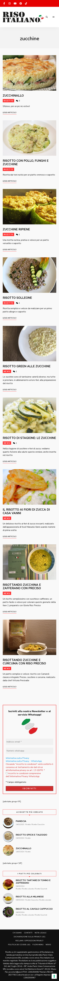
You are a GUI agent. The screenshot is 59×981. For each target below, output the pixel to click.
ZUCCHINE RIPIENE (16, 229)
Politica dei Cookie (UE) (19, 945)
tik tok (26, 3)
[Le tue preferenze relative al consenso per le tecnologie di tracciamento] (54, 976)
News (7, 371)
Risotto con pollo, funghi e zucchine (26, 162)
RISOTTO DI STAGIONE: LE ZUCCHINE (29, 438)
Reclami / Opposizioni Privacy (29, 941)
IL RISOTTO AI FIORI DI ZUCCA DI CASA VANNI (26, 511)
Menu (53, 17)
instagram (9, 3)
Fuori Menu (38, 945)
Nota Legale (41, 933)
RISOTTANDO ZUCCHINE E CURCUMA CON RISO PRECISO (24, 661)
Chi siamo (17, 933)
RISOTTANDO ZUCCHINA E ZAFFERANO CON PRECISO (22, 586)
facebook (4, 3)
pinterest (20, 3)
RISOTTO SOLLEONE (17, 298)
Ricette (8, 100)
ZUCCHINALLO (13, 96)
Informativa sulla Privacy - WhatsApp (24, 761)
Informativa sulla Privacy (17, 758)
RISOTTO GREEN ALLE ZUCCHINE (26, 366)
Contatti (28, 933)
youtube (15, 3)
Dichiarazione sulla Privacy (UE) (29, 937)
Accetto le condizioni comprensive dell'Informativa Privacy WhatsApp (23, 775)
